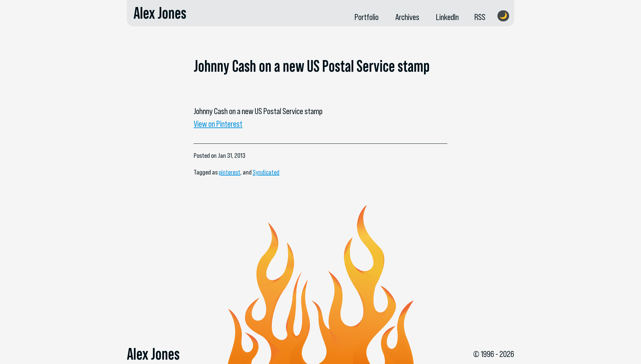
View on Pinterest (218, 123)
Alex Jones (160, 13)
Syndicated (266, 172)
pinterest (229, 172)
